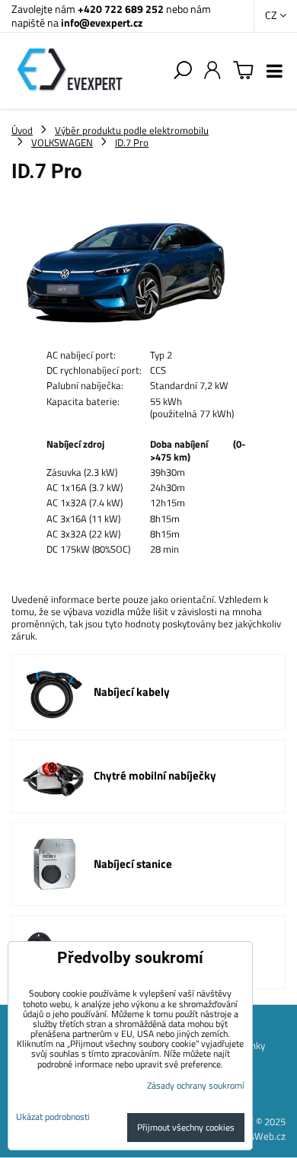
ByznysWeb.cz (255, 1136)
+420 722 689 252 (121, 9)
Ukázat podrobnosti (53, 1116)
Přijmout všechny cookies (186, 1127)
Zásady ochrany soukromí (195, 1085)
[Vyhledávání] (183, 71)
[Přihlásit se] (212, 71)
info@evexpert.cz (101, 22)
